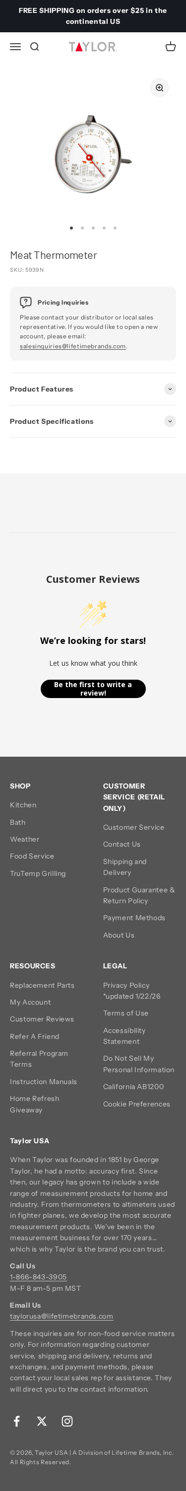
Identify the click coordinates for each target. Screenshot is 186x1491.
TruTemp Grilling (38, 873)
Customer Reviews (42, 1019)
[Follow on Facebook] (16, 1421)
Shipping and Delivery (125, 867)
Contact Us (122, 844)
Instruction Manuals (43, 1081)
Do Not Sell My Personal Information (139, 1064)
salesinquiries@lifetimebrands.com (73, 346)
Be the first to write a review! (93, 689)
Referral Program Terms (39, 1059)
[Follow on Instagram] (67, 1421)
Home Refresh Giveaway (35, 1104)
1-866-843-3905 (38, 1276)
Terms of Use (126, 1013)
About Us (119, 935)
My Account (30, 1002)
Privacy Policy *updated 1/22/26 (132, 991)
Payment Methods (134, 917)
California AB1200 (133, 1086)
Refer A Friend (35, 1036)
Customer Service (134, 827)
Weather (24, 839)
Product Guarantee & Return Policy (139, 895)
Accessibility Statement (124, 1036)
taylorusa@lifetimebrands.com (62, 1316)
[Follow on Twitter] (42, 1421)
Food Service (32, 856)
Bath (18, 822)
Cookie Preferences (137, 1103)
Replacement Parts (42, 985)
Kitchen (23, 804)
